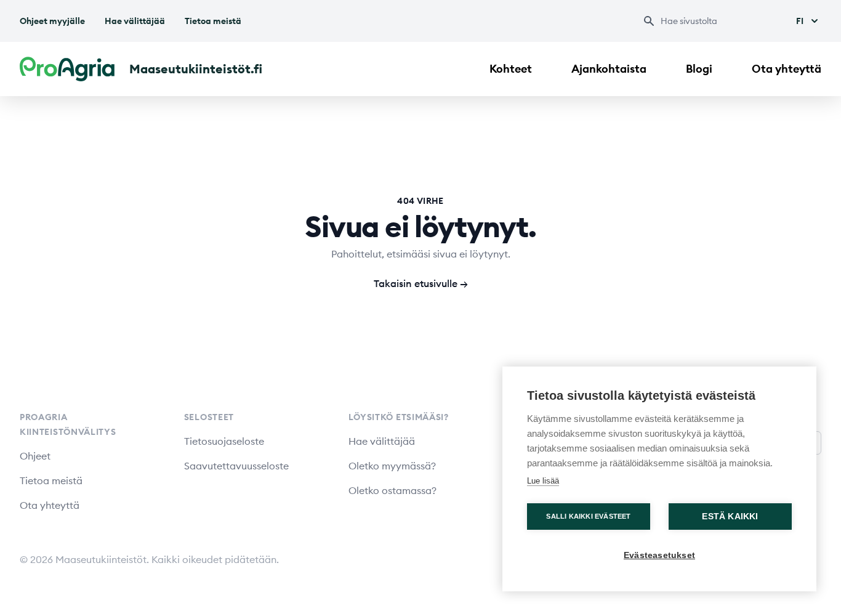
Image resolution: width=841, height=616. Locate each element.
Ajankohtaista (608, 69)
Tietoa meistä (213, 20)
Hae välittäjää (135, 20)
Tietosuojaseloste (224, 441)
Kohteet (510, 69)
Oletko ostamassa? (392, 490)
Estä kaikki (730, 516)
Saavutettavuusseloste (236, 466)
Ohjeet (35, 456)
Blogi (699, 69)
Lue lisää (543, 480)
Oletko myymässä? (392, 466)
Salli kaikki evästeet (588, 516)
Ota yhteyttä (786, 69)
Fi (799, 20)
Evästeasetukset (659, 555)
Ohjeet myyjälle (52, 20)
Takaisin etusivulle (421, 283)
